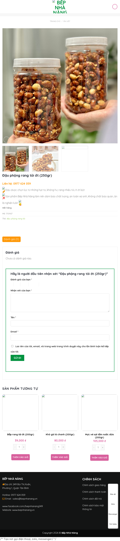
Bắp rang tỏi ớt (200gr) (20, 434)
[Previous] (5, 85)
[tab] (11, 240)
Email (14, 331)
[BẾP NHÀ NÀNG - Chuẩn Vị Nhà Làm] (60, 6)
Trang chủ (55, 21)
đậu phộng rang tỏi (16, 218)
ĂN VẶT (66, 21)
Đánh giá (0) (11, 239)
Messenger (113, 514)
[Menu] (4, 6)
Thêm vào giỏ (20, 457)
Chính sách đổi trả (92, 498)
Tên (13, 317)
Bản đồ (113, 494)
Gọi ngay (113, 524)
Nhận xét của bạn (21, 290)
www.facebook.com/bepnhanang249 (22, 506)
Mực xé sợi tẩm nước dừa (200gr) (99, 436)
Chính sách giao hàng (94, 485)
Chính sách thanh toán (94, 491)
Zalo (113, 504)
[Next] (114, 85)
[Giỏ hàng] (114, 6)
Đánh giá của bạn (21, 279)
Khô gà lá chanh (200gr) (60, 434)
